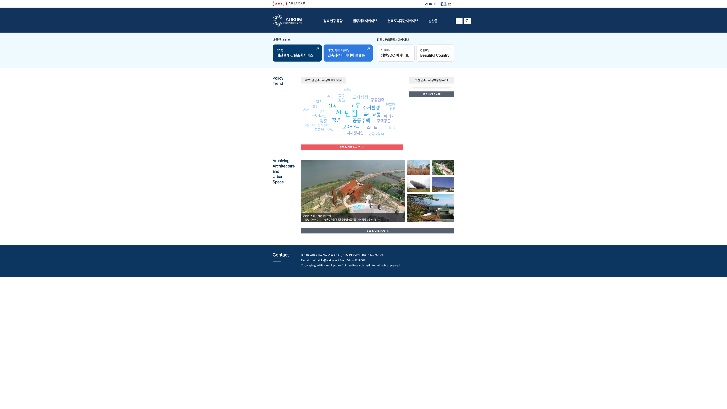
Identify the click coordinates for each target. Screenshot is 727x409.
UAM (306, 109)
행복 (341, 95)
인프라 (390, 104)
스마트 (372, 127)
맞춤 (324, 121)
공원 (342, 100)
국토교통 (372, 115)
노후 (355, 105)
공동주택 (361, 120)
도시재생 (360, 97)
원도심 (348, 89)
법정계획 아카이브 (365, 21)
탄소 (319, 101)
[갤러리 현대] (443, 184)
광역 (322, 111)
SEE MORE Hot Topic (352, 147)
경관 (393, 108)
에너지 (389, 116)
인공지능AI (376, 134)
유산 (316, 107)
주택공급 (384, 121)
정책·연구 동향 (332, 21)
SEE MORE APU (431, 94)
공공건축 (377, 100)
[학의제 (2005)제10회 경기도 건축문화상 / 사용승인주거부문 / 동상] (430, 208)
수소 (330, 96)
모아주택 (351, 127)
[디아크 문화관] (418, 184)
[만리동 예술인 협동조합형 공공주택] (418, 167)
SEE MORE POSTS (378, 230)
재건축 (391, 128)
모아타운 (319, 115)
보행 (330, 130)
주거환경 (371, 108)
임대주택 (323, 125)
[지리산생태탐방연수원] (443, 167)
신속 (332, 106)
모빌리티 (309, 125)
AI (338, 112)
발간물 (432, 21)
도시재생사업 (353, 133)
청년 (336, 120)
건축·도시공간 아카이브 (402, 21)
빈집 (351, 113)
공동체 (319, 130)
